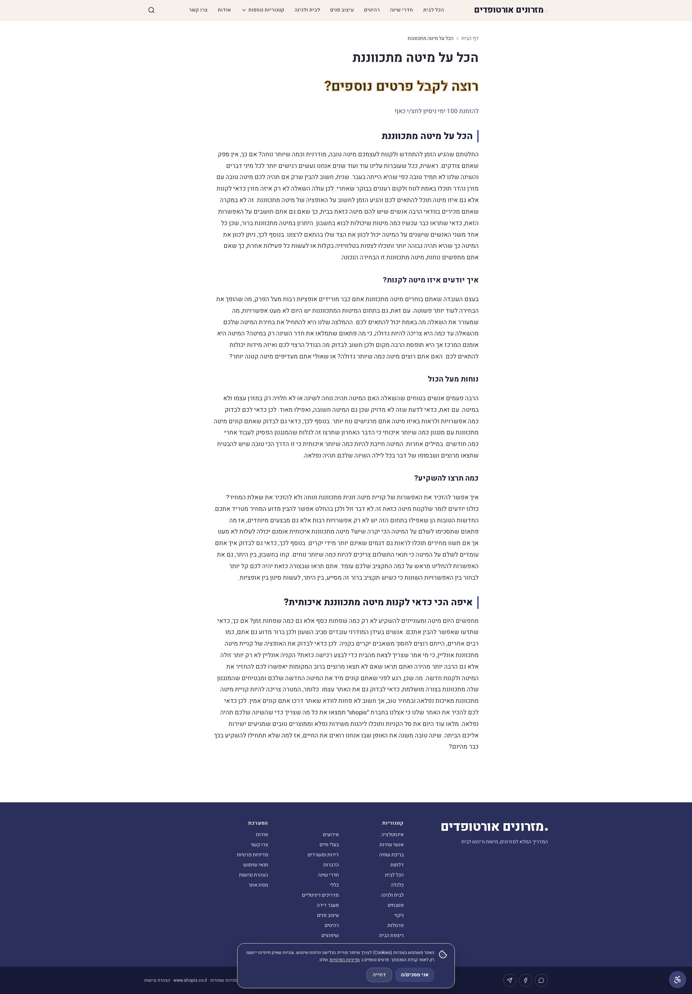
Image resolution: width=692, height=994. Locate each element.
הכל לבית (433, 10)
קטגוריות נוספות (266, 10)
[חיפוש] (151, 10)
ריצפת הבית (391, 935)
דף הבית (470, 38)
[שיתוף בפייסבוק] (525, 980)
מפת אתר (258, 885)
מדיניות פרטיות (252, 855)
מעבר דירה (328, 905)
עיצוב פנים (342, 10)
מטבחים (396, 905)
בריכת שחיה (391, 855)
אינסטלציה (392, 834)
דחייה (379, 975)
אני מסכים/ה (415, 975)
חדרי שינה (401, 10)
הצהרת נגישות (253, 875)
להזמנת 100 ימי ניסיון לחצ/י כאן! (437, 111)
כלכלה (397, 885)
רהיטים (372, 10)
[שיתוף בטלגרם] (509, 980)
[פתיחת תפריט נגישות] (677, 979)
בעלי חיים (329, 844)
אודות (224, 10)
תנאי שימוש (255, 865)
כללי (334, 885)
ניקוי (399, 915)
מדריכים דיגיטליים (320, 895)
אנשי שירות (392, 844)
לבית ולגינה (307, 10)
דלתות (397, 865)
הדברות (331, 865)
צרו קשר (198, 10)
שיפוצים (330, 935)
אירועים (331, 834)
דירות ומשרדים (323, 855)
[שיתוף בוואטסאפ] (541, 980)
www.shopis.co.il (190, 980)
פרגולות (395, 925)
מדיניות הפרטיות (344, 960)
